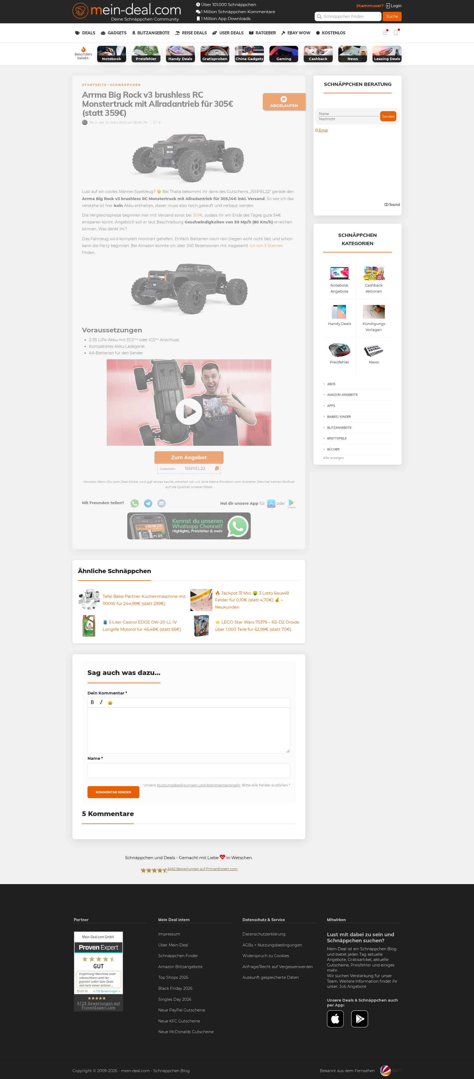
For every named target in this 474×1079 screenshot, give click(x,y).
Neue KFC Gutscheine (179, 1021)
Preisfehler (361, 965)
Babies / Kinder (339, 417)
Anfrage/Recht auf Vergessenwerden (277, 966)
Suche (392, 16)
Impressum (169, 934)
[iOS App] (270, 503)
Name (95, 758)
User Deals (231, 32)
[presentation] (92, 703)
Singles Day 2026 (174, 999)
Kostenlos (333, 32)
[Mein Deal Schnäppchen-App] (363, 1018)
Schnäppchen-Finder (178, 955)
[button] (92, 703)
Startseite (94, 85)
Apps (331, 406)
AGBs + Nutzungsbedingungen (272, 945)
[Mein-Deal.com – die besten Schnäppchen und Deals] (126, 11)
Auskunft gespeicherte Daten (270, 977)
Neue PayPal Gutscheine (181, 1010)
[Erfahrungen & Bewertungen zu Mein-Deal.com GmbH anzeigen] (98, 971)
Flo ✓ (93, 122)
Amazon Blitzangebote (180, 966)
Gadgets (117, 32)
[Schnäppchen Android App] (291, 503)
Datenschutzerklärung (264, 934)
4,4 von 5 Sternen (266, 245)
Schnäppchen (125, 85)
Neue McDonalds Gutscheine (186, 1031)
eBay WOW (299, 32)
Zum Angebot (189, 458)
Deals (88, 32)
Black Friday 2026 (175, 988)
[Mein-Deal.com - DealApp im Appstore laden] (339, 1018)
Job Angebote (352, 986)
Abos (331, 384)
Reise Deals (194, 32)
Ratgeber (266, 32)
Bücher (333, 449)
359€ (198, 215)
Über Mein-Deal (173, 945)
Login (396, 5)
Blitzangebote (153, 32)
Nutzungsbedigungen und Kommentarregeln (198, 785)
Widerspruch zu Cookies (265, 955)
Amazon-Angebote (342, 395)
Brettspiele (336, 438)
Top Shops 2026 (173, 977)
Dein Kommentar (107, 693)
